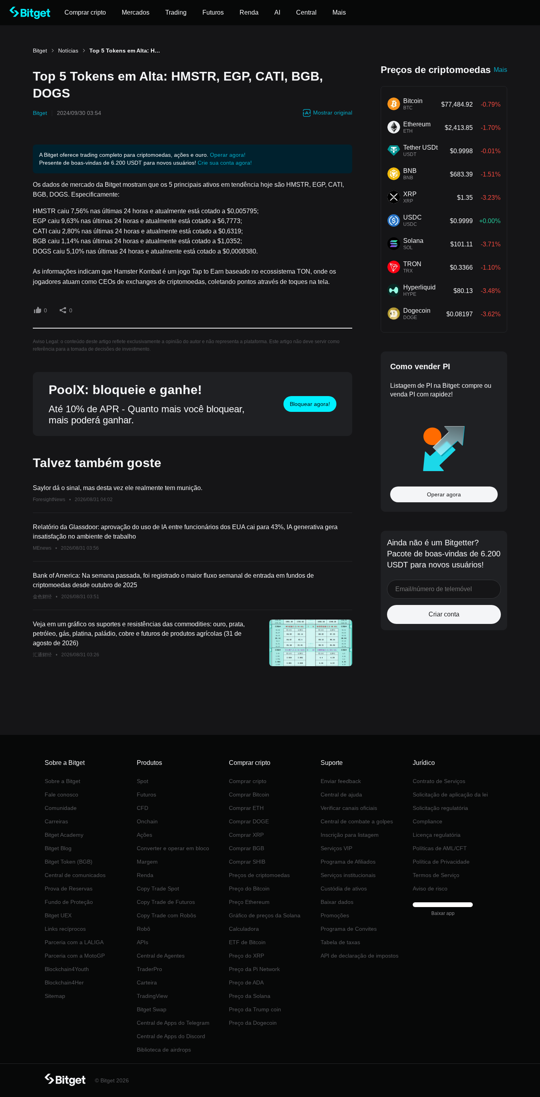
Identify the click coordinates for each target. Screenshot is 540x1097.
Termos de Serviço (436, 875)
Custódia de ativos (344, 888)
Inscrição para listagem (350, 835)
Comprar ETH (246, 808)
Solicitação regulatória (440, 808)
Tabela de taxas (340, 942)
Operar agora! (227, 155)
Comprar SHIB (247, 861)
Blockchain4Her (64, 982)
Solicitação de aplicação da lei (450, 794)
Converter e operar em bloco (173, 848)
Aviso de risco (430, 888)
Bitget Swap (151, 1009)
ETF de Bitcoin (247, 942)
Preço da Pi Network (254, 969)
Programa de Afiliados (348, 861)
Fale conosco (61, 794)
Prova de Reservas (69, 888)
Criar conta (444, 614)
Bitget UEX (58, 915)
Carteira (147, 982)
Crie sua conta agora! (225, 163)
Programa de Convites (349, 929)
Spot (142, 781)
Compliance (427, 821)
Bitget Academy (64, 835)
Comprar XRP (246, 835)
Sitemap (55, 996)
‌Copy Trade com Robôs (166, 915)
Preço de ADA (246, 982)
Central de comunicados (75, 875)
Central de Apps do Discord (171, 1036)
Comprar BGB (246, 848)
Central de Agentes (161, 955)
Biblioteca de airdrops (164, 1049)
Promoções (335, 915)
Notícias (68, 50)
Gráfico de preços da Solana (264, 915)
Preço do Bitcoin (249, 888)
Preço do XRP (246, 955)
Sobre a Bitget (62, 781)
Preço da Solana (249, 996)
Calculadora (244, 929)
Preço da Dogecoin (253, 1023)
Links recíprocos (65, 929)
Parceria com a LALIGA (74, 942)
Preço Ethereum (249, 902)
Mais (500, 69)
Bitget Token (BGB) (69, 861)
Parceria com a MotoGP (75, 955)
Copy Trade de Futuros (166, 902)
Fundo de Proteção (69, 902)
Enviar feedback (341, 781)
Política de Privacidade (441, 861)
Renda (145, 875)
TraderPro (149, 969)
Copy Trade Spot (158, 888)
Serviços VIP (336, 848)
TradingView (152, 996)
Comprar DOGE (249, 821)
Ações (144, 835)
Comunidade (61, 808)
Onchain (147, 821)
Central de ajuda (341, 794)
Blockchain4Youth (67, 969)
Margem (147, 861)
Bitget (40, 50)
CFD (142, 808)
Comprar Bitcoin (249, 794)
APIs (142, 942)
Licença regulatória (437, 835)
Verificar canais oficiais (349, 808)
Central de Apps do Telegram (173, 1023)
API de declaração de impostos (359, 955)
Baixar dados (337, 902)
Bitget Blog (58, 848)
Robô (143, 929)
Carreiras (56, 821)
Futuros (146, 794)
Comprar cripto (247, 781)
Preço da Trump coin (255, 1009)
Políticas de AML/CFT (440, 848)
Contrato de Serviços (439, 781)
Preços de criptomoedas (259, 875)
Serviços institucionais (348, 875)
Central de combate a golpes (357, 821)
